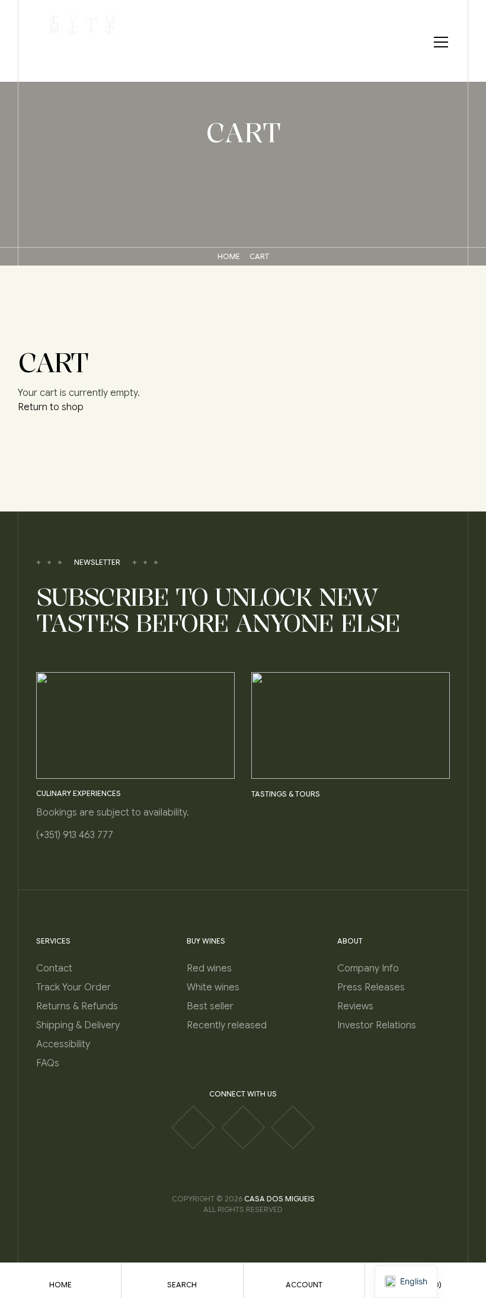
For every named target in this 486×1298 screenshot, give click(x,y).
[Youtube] (293, 1127)
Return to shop (51, 407)
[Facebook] (193, 1127)
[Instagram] (243, 1127)
